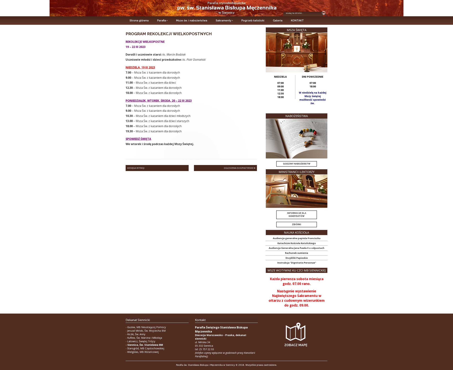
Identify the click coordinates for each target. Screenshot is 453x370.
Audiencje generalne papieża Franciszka (296, 238)
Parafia (161, 20)
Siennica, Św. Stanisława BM (145, 344)
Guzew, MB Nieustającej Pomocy (146, 327)
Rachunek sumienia (296, 253)
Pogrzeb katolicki (252, 20)
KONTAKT (297, 20)
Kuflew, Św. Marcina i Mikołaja (144, 337)
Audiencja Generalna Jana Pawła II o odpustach (296, 248)
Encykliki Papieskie (297, 257)
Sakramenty (223, 20)
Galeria (277, 20)
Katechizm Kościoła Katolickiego (296, 243)
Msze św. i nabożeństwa (191, 20)
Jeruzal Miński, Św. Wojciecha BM (146, 330)
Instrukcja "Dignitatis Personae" (296, 262)
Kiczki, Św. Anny (136, 334)
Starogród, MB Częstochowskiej (145, 348)
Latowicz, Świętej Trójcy (141, 341)
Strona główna (139, 20)
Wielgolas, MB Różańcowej (143, 352)
